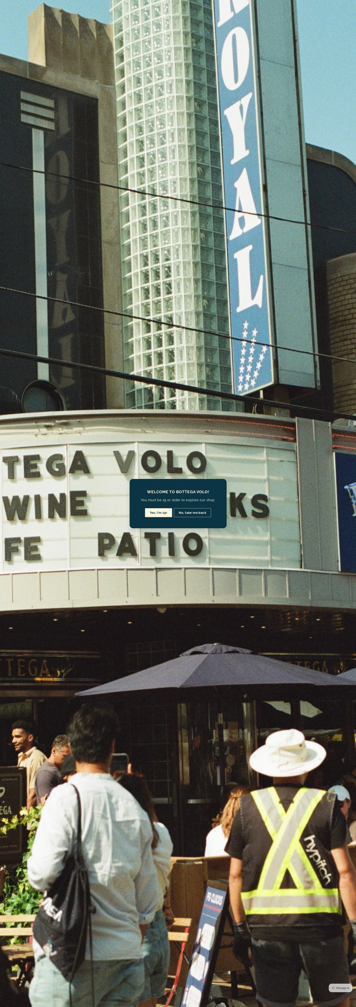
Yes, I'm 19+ (158, 512)
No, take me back (192, 512)
